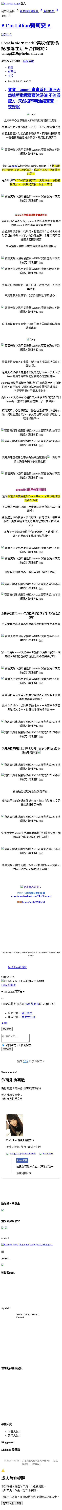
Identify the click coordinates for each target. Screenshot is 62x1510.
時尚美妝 (28, 61)
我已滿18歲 (8, 1503)
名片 (10, 75)
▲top (4, 1022)
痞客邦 (29, 1003)
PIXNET (15, 1460)
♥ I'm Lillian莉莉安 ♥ (25, 25)
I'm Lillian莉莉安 (17, 967)
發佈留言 (7, 1049)
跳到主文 (6, 34)
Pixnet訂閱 (22, 1160)
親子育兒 (27, 1013)
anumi (13, 165)
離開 (19, 1503)
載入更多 (7, 1029)
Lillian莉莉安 (8, 985)
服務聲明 (36, 1464)
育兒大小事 (28, 1017)
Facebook (48, 1153)
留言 (36, 1003)
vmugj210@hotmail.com (23, 1153)
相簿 (10, 67)
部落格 (12, 71)
